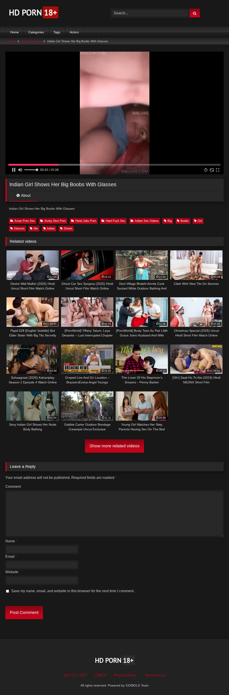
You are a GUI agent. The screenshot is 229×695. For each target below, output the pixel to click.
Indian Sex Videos (147, 220)
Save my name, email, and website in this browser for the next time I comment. (72, 591)
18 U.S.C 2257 (75, 675)
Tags (56, 32)
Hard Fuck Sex (115, 220)
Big (170, 220)
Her (36, 228)
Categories (36, 32)
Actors (74, 32)
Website (11, 572)
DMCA (100, 675)
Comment (13, 486)
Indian (51, 228)
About (25, 195)
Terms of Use (155, 675)
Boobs (184, 220)
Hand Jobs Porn (85, 220)
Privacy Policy (125, 675)
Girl (200, 220)
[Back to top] (215, 681)
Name (11, 541)
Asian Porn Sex (31, 41)
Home (14, 32)
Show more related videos (114, 446)
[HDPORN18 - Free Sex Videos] (51, 13)
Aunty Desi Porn (55, 220)
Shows (68, 228)
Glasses (19, 228)
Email (11, 556)
